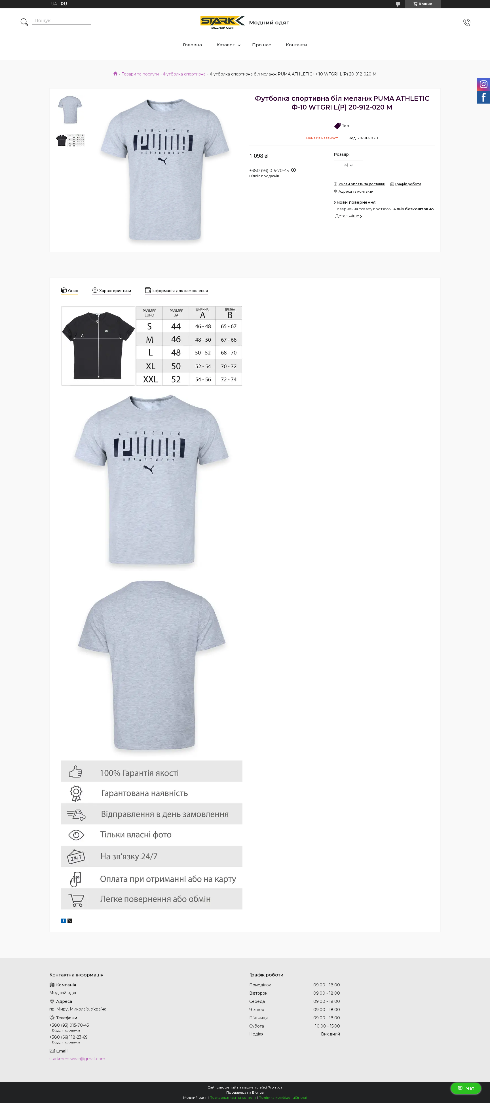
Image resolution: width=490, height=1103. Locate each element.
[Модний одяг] (222, 22)
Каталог (226, 44)
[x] (69, 921)
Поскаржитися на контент (233, 1097)
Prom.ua (275, 1087)
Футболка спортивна (184, 74)
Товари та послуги (140, 74)
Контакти (296, 44)
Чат (470, 1088)
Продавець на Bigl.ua (245, 1092)
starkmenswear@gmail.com (77, 1058)
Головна (192, 44)
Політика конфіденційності (283, 1097)
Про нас (261, 44)
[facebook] (63, 921)
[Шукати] (24, 22)
